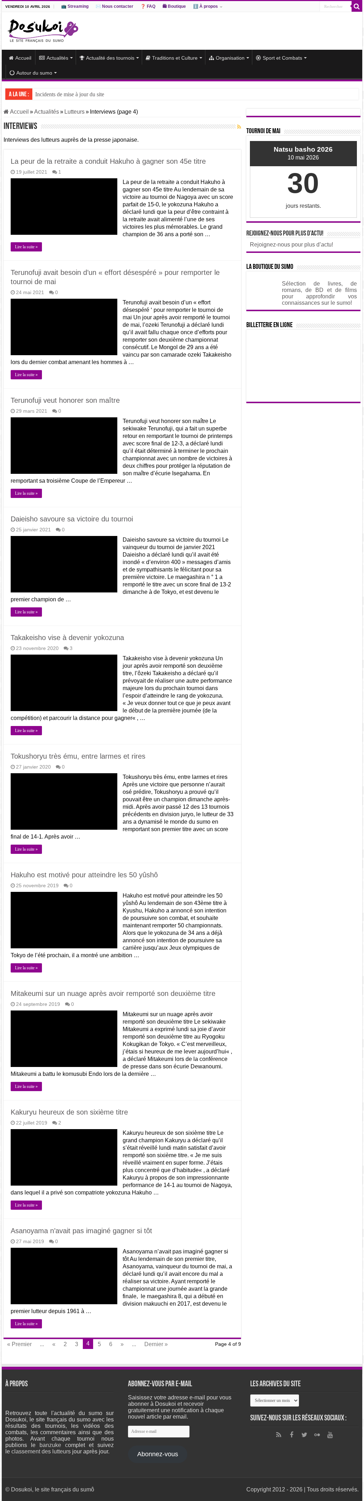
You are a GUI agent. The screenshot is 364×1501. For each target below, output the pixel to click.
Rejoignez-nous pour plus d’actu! (284, 233)
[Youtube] (330, 1435)
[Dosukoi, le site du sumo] (42, 29)
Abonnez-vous (157, 1454)
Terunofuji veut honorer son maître (65, 400)
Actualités (57, 58)
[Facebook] (291, 1435)
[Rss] (278, 1435)
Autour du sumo (34, 73)
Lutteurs (74, 112)
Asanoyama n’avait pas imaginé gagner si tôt (81, 1231)
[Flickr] (317, 1435)
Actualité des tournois (110, 58)
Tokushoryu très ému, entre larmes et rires (78, 756)
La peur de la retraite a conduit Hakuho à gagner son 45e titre (108, 161)
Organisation (230, 58)
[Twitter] (304, 1435)
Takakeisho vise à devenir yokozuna (67, 637)
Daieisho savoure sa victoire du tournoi (72, 519)
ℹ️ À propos (205, 6)
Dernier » (156, 1344)
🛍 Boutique (174, 6)
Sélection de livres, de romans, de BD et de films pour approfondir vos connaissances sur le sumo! (319, 293)
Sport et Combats (282, 58)
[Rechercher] (357, 6)
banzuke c (53, 1445)
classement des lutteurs (41, 1451)
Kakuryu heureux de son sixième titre (69, 1112)
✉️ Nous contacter (114, 6)
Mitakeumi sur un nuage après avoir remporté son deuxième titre (113, 993)
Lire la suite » (26, 246)
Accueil (23, 58)
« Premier (19, 1344)
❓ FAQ (147, 6)
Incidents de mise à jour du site (69, 94)
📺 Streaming (75, 6)
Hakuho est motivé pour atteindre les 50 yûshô (84, 875)
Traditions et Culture (175, 58)
